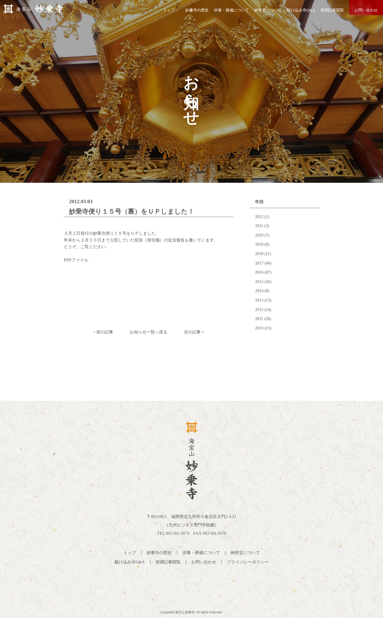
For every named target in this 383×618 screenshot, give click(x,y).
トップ (169, 10)
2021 (259, 225)
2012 (259, 309)
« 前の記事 (103, 332)
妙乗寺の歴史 (197, 10)
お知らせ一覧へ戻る (148, 332)
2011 (259, 318)
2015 (259, 281)
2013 (259, 300)
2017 (259, 263)
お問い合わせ (366, 10)
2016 (259, 272)
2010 (259, 328)
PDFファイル (76, 260)
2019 (259, 244)
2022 (259, 216)
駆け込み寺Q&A (301, 10)
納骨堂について (268, 10)
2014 (259, 291)
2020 (259, 235)
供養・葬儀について (231, 10)
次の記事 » (194, 332)
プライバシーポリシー (248, 562)
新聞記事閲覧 (332, 10)
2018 (259, 253)
